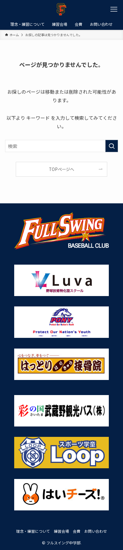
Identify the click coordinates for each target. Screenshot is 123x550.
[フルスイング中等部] (61, 9)
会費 (76, 531)
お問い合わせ (95, 531)
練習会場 (61, 531)
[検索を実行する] (111, 146)
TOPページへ (61, 169)
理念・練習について (33, 531)
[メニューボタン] (113, 9)
